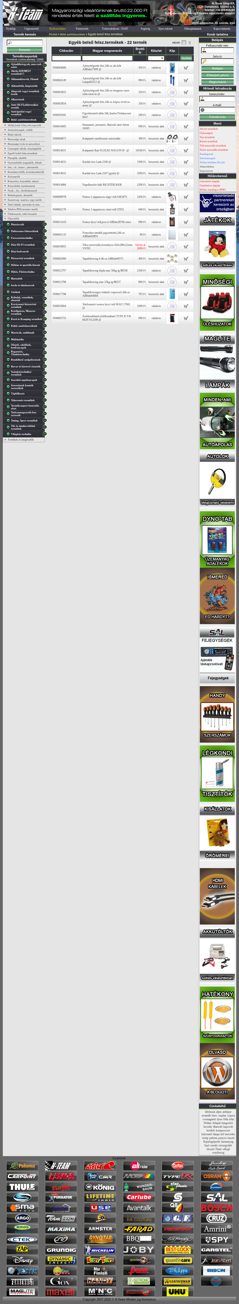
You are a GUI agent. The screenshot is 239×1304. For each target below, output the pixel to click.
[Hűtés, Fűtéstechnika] (9, 272)
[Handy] (100, 1285)
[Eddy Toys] (100, 1264)
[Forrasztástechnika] (9, 238)
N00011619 (59, 222)
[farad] (139, 1232)
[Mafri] (217, 1285)
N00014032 (59, 173)
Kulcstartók (14, 176)
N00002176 (59, 209)
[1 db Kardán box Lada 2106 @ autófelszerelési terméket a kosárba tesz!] (186, 163)
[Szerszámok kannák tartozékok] (9, 387)
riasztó (231, 1138)
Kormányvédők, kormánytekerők (26, 171)
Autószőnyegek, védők (20, 130)
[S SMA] (22, 1211)
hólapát (217, 1123)
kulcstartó (206, 1134)
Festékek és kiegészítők (21, 439)
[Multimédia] (9, 340)
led (222, 1134)
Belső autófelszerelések (72, 34)
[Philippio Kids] (178, 1274)
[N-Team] (61, 1169)
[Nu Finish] (100, 1274)
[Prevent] (139, 1295)
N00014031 (59, 150)
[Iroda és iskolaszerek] (9, 286)
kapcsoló (228, 1126)
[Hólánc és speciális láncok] (9, 265)
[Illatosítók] (9, 279)
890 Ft (142, 282)
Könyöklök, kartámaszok (21, 185)
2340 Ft (141, 270)
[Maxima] (61, 1232)
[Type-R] (178, 1180)
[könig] (100, 1190)
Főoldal (53, 34)
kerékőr (211, 1130)
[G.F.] (178, 1222)
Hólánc (208, 1123)
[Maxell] (61, 1295)
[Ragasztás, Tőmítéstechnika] (9, 353)
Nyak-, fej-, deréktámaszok (22, 190)
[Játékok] (9, 293)
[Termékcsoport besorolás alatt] (9, 408)
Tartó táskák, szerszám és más (23, 204)
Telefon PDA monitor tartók (23, 209)
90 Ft (143, 234)
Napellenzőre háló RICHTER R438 (102, 184)
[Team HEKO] (61, 1222)
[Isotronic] (139, 1285)
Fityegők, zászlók (17, 157)
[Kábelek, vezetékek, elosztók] (9, 299)
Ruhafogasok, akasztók (20, 195)
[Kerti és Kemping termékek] (9, 320)
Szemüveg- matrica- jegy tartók (25, 199)
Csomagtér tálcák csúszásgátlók (24, 148)
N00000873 (59, 138)
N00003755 (59, 318)
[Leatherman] (178, 1285)
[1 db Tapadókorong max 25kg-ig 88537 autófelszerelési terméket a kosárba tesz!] (186, 283)
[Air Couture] (139, 1222)
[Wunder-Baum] (139, 1190)
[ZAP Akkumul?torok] (22, 1253)
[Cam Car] (61, 1243)
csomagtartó (209, 1119)
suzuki (214, 1145)
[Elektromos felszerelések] (9, 232)
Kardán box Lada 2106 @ (96, 161)
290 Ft (142, 115)
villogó (226, 1149)
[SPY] (217, 1243)
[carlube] (139, 1201)
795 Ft (142, 294)
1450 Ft (141, 196)
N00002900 (59, 258)
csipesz (231, 1115)
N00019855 (59, 246)
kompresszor (223, 1130)
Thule (218, 1149)
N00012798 (59, 282)
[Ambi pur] (100, 1180)
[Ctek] (22, 1243)
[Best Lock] (178, 1253)
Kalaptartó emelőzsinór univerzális (101, 138)
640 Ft (142, 209)
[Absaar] (178, 1232)
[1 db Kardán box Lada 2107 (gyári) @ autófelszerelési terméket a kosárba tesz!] (186, 174)
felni (231, 1119)
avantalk (206, 1115)
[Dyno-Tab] (100, 1243)
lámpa (216, 1134)
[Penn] (139, 1274)
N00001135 (59, 234)
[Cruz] (217, 1222)
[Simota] (22, 1201)
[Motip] (139, 1180)
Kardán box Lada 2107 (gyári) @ (100, 173)
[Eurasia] (217, 1190)
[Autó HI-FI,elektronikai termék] (9, 107)
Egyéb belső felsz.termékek (22, 153)
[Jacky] (217, 1169)
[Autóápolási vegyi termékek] (9, 113)
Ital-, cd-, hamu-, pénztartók (23, 167)
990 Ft (142, 80)
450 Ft (142, 67)
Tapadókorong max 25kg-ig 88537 (101, 282)
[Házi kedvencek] (9, 252)
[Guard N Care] (178, 1264)
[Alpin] (100, 1169)
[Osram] (217, 1180)
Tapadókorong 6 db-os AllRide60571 (102, 258)
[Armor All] (100, 1222)
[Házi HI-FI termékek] (9, 245)
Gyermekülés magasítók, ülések (25, 162)
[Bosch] (217, 1211)
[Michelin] (100, 1253)
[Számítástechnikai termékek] (9, 374)
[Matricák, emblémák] (9, 333)
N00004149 (59, 80)
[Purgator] (61, 1201)
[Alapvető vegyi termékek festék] (9, 93)
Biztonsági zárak (16, 139)
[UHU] (178, 1295)
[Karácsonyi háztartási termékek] (9, 306)
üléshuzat (210, 1111)
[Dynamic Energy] (61, 1264)
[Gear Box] (139, 1264)
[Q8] (178, 1211)
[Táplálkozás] (9, 394)
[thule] (22, 1190)
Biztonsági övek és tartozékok (24, 144)
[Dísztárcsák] (9, 225)
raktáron (156, 67)
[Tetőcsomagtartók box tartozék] (9, 414)
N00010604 (59, 306)
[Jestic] (22, 1274)
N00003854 (59, 103)
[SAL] (217, 1201)
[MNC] (100, 1295)
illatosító (217, 1126)
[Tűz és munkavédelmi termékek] (9, 428)
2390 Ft (141, 184)
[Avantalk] (139, 1211)
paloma (213, 1138)
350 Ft (142, 92)
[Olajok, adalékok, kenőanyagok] (9, 347)
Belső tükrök (14, 134)
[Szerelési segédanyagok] (9, 380)
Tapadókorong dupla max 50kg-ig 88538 (104, 270)
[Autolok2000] (217, 507)
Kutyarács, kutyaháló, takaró (23, 181)
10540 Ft (141, 150)
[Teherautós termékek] (9, 401)
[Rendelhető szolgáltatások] (9, 360)
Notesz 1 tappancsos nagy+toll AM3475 (104, 196)
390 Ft (142, 138)
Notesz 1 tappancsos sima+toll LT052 (103, 209)
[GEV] (61, 1285)
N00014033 (59, 161)
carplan (222, 1115)
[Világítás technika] (9, 435)
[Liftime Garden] (61, 1274)
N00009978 (59, 196)
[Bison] (217, 1274)
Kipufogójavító (211, 1141)
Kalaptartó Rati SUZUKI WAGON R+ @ (105, 150)
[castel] (217, 1253)
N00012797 (59, 270)
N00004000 (59, 67)
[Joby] (139, 1253)
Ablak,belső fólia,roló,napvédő (24, 125)
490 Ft (142, 258)
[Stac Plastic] (178, 1190)
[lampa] (61, 1180)
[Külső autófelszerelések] (9, 326)
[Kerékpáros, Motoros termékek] (9, 313)
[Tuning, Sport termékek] (9, 421)
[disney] (22, 1264)
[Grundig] (61, 1253)
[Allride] (139, 1169)
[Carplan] (178, 1169)
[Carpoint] (22, 1180)
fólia (225, 1119)
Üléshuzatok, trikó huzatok (22, 213)
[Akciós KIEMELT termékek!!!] (9, 73)
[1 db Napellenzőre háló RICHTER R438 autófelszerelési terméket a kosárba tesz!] (186, 186)
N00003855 (59, 92)
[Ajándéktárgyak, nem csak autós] (9, 66)
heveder (208, 1126)
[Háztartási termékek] (9, 259)
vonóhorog (218, 1152)
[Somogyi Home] (61, 1211)
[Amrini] (217, 1232)
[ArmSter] (100, 1232)
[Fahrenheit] (22, 1285)
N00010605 (59, 126)
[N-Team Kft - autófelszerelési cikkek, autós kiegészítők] (25, 24)
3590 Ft (141, 173)
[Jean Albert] (217, 1264)
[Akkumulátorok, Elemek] (9, 80)
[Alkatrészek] (9, 100)
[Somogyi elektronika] (178, 1201)
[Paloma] (22, 1169)
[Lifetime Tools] (100, 1201)
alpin (218, 1111)
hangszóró (227, 1123)
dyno (219, 1119)
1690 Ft (141, 306)
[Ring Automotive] (22, 1232)
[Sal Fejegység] (217, 682)
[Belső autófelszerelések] (9, 120)
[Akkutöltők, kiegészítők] (9, 86)
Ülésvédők (13, 218)
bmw (214, 1115)
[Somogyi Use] (100, 1211)
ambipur (227, 1111)
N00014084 (59, 184)
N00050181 (59, 115)
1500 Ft (141, 161)
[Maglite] (22, 1295)
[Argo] (22, 1222)
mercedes (230, 1134)
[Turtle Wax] (61, 1190)
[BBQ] (139, 1243)
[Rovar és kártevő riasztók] (9, 367)
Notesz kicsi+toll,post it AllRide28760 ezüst (106, 222)
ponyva (222, 1138)
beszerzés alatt (156, 126)
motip (205, 1138)
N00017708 (59, 294)
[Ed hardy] (178, 1243)
